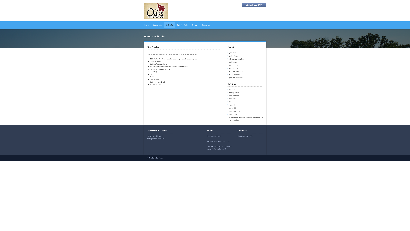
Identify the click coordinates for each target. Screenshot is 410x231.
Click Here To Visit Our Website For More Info (172, 54)
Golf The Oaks (182, 25)
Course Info (157, 25)
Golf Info (169, 25)
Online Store (154, 79)
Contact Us (206, 25)
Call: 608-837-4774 (254, 4)
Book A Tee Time (156, 84)
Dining (194, 25)
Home (146, 25)
